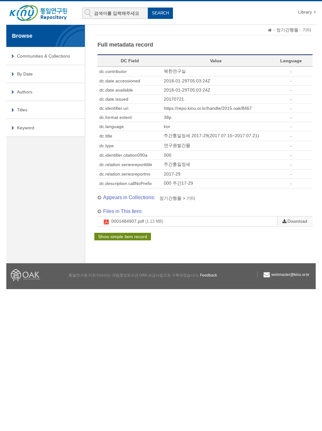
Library (305, 11)
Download (297, 221)
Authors (24, 91)
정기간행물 (287, 29)
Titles (22, 109)
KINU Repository (43, 13)
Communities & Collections (43, 56)
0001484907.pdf (137, 221)
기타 (307, 29)
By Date (25, 73)
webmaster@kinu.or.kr (290, 274)
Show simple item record (122, 236)
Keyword (25, 127)
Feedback (208, 275)
